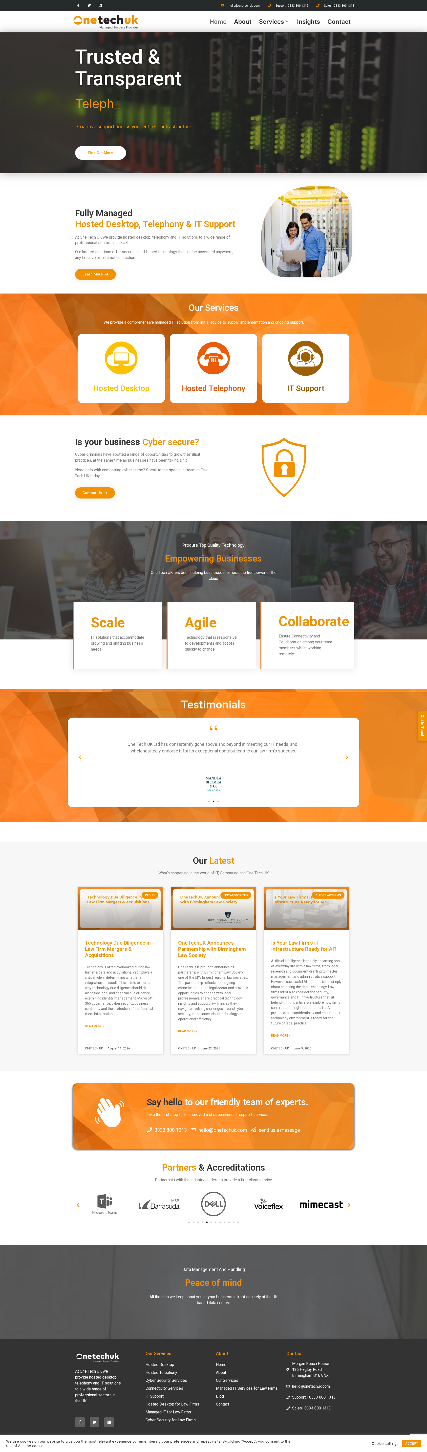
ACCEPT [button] (411, 1443)
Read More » (94, 1026)
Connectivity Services (164, 1388)
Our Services (227, 1380)
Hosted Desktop (160, 1364)
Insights (308, 21)
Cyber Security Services (166, 1380)
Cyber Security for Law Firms (171, 1420)
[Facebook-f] (78, 5)
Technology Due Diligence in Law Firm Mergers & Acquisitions (118, 949)
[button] (80, 757)
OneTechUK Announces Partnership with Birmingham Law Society (212, 949)
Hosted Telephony (161, 1372)
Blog (220, 1396)
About (243, 21)
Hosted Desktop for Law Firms (172, 1404)
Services (271, 21)
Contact (339, 21)
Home (218, 21)
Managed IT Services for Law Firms (247, 1388)
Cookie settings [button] (385, 1443)
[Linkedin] (100, 5)
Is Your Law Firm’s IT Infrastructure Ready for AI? (304, 946)
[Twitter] (89, 5)
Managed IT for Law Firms (168, 1412)
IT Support (155, 1396)
